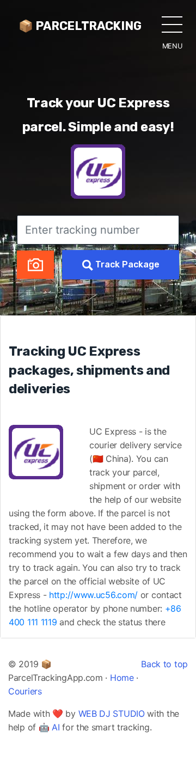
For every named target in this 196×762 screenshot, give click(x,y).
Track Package (126, 264)
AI (55, 727)
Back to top (164, 664)
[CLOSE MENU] (172, 24)
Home (122, 677)
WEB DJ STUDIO (111, 713)
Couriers (25, 691)
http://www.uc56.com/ (93, 594)
